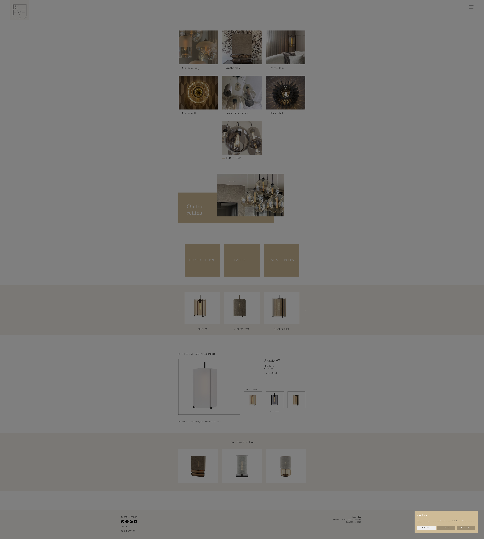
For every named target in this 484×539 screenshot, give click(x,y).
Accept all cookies (466, 528)
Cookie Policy (456, 521)
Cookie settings (426, 528)
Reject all (446, 528)
